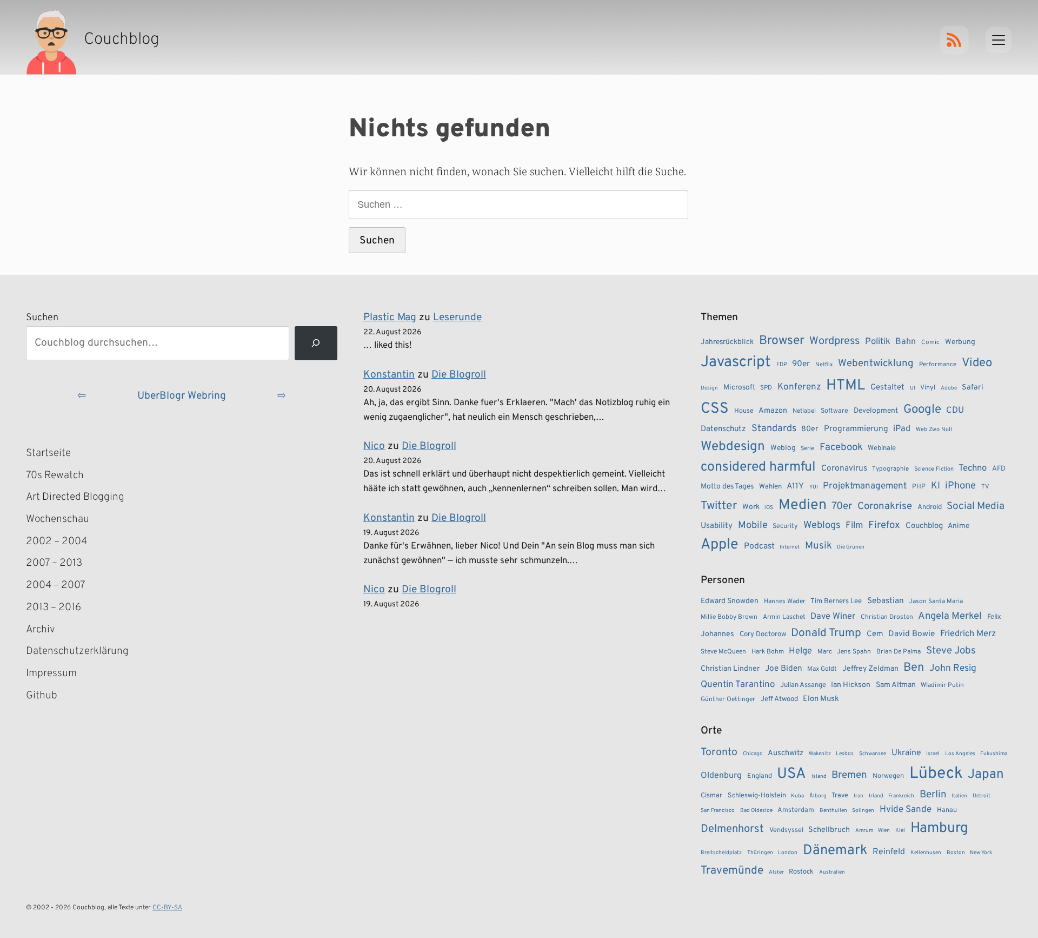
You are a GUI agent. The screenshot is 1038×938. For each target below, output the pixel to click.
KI (935, 486)
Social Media (975, 506)
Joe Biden (783, 668)
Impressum (51, 673)
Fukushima (993, 753)
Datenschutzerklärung (77, 651)
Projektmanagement (865, 486)
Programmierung (856, 429)
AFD (999, 468)
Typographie (890, 469)
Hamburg (939, 828)
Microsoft (739, 387)
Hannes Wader (785, 601)
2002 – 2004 (56, 541)
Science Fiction (934, 469)
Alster (776, 872)
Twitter (719, 506)
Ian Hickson (850, 685)
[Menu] (998, 40)
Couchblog (924, 526)
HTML (845, 385)
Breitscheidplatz (721, 852)
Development (876, 410)
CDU (955, 410)
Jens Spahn (854, 652)
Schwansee (872, 753)
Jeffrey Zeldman (870, 668)
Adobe (949, 388)
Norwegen (888, 776)
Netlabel (804, 411)
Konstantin (389, 374)
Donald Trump (826, 633)
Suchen (42, 318)
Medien (802, 505)
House (744, 411)
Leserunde (457, 317)
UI (912, 388)
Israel (933, 753)
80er (810, 429)
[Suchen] (316, 343)
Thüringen (760, 852)
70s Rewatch (55, 475)
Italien (959, 796)
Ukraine (906, 753)
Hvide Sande (905, 810)
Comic (930, 342)
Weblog (783, 448)
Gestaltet (887, 387)
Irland (876, 796)
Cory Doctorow (763, 634)
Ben (913, 667)
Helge (800, 651)
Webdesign (733, 446)
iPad (901, 429)
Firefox (884, 525)
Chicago (753, 753)
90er (801, 364)
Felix (994, 617)
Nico (374, 446)
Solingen (863, 810)
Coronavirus (844, 468)
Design (709, 388)
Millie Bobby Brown (729, 617)
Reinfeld (889, 852)
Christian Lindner (730, 668)
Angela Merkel (950, 616)
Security (785, 526)
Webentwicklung (876, 363)
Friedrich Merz (968, 633)
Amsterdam (795, 810)
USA (791, 774)
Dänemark (835, 851)
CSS (715, 409)
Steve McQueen (723, 652)
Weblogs (822, 525)
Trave (839, 795)
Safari (972, 387)
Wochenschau (57, 519)
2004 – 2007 (55, 585)
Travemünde (732, 870)
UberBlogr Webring (181, 395)
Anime (958, 526)
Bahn (905, 341)
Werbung (960, 342)
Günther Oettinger (728, 699)
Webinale (882, 448)
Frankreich (901, 796)
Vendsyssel (786, 830)
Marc (824, 652)
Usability (717, 526)
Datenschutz (723, 429)
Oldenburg (721, 775)
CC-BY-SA (167, 907)
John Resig (952, 669)
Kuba (797, 796)
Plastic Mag (389, 317)
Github (57, 696)
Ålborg (818, 796)
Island (819, 776)
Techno (973, 468)
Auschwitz (785, 753)
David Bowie (911, 634)
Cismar (711, 795)
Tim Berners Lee (836, 601)
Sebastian (885, 601)
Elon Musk (821, 699)
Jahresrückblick (727, 342)
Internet (790, 547)
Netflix (824, 364)
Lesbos (845, 753)
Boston (956, 852)
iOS (768, 507)
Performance (937, 364)
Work (751, 507)
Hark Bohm (767, 652)
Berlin (933, 794)
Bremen (849, 775)
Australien (832, 872)
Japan (986, 775)
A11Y (795, 486)
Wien (884, 830)
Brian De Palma (898, 652)
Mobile (753, 525)
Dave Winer (832, 616)
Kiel (900, 830)
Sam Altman (896, 685)
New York (981, 852)
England (759, 776)
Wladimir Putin (942, 685)
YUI (813, 487)
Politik (877, 341)
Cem (875, 634)
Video (977, 363)
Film (854, 526)
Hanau (947, 810)
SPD (766, 388)
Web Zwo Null (934, 429)
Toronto (719, 752)
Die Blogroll (458, 374)
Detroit (981, 796)
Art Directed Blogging (75, 497)
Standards (773, 428)
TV (985, 487)
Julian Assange (803, 685)
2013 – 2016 (53, 607)
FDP (781, 364)
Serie (807, 448)
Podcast (759, 546)
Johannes (717, 634)
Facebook (841, 447)
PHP (919, 487)
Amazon (772, 410)
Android (929, 507)
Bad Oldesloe (756, 810)
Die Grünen (850, 547)
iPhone (960, 486)
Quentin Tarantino (738, 685)
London (787, 852)
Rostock (801, 872)
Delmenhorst (732, 829)
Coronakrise (884, 506)
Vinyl (927, 388)
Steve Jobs (951, 650)
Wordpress (834, 341)
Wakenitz (820, 753)
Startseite (48, 453)
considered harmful (758, 467)
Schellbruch (829, 830)
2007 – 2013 (54, 563)
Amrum (864, 830)
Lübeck (936, 774)
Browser (781, 341)
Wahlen (770, 486)
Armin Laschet (784, 617)
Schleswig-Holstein (757, 795)
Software (834, 411)
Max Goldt (822, 669)
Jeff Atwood (779, 699)
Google (922, 410)
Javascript (736, 362)
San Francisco (718, 810)
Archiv (40, 629)
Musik (818, 545)
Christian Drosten (887, 617)
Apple (719, 545)
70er (841, 506)
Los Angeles (960, 753)
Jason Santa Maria (936, 601)
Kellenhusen (925, 852)
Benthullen (833, 810)
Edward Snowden (729, 601)
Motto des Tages (727, 486)
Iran (858, 796)
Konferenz (799, 387)
